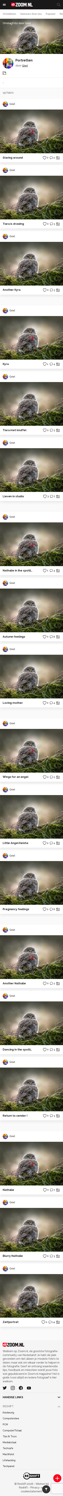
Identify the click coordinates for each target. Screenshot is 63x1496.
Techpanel (8, 1466)
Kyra (6, 364)
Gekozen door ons (31, 14)
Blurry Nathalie (13, 1255)
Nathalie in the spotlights (18, 570)
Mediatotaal (9, 1442)
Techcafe (8, 1448)
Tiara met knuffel (14, 430)
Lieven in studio (13, 496)
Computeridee (11, 1418)
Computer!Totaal (12, 1430)
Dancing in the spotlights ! (18, 1049)
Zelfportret (10, 1322)
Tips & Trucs (10, 1436)
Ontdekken (9, 14)
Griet (25, 65)
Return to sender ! (15, 1115)
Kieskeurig (8, 1412)
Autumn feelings (14, 636)
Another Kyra (11, 289)
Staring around (13, 157)
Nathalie (8, 1190)
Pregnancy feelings (16, 909)
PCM (5, 1424)
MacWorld (8, 1454)
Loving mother (13, 702)
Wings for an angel (15, 776)
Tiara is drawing (13, 223)
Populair (51, 14)
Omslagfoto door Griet (17, 23)
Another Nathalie (14, 983)
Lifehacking (9, 1460)
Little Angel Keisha (15, 843)
